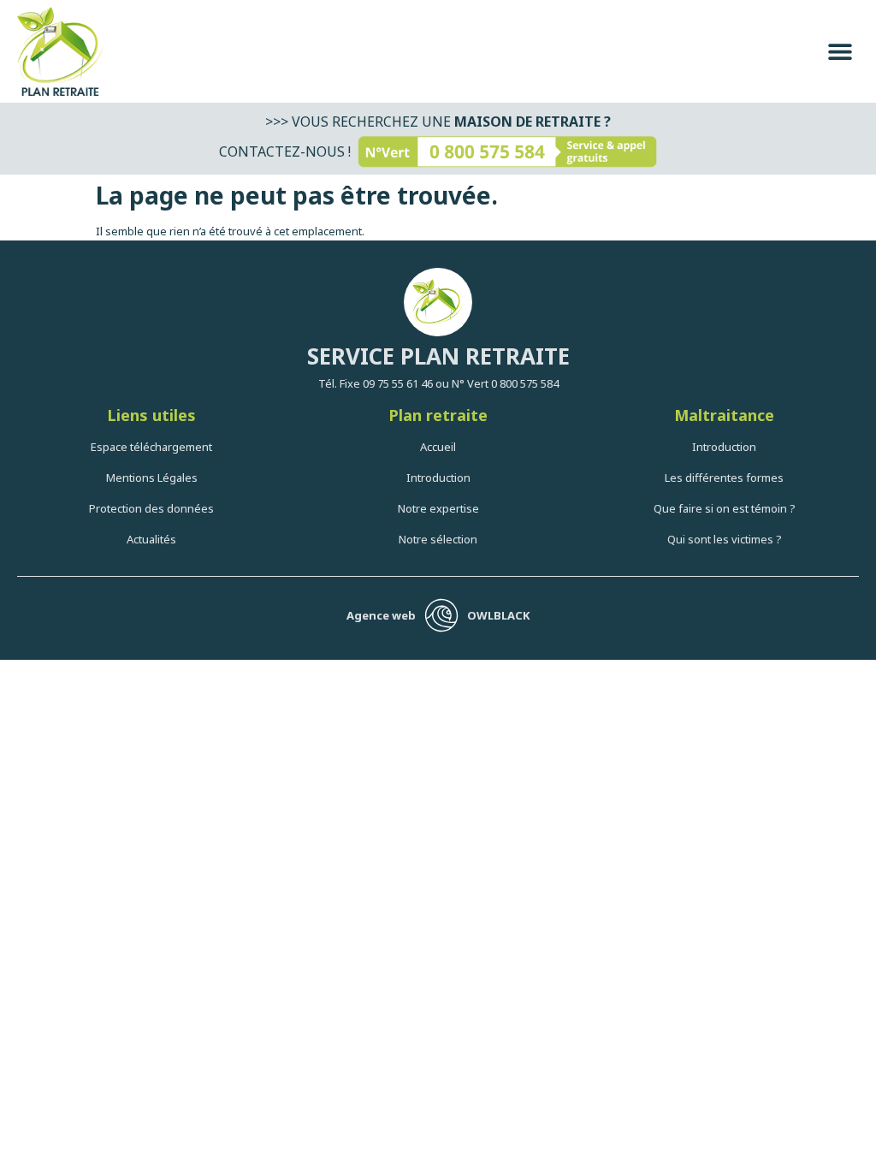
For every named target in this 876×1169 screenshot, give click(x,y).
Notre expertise (438, 508)
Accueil (438, 446)
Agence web (381, 615)
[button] (839, 52)
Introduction (438, 477)
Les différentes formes (724, 477)
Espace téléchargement (151, 446)
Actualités (151, 539)
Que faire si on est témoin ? (725, 508)
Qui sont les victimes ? (724, 539)
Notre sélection (438, 539)
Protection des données (151, 508)
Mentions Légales (152, 477)
